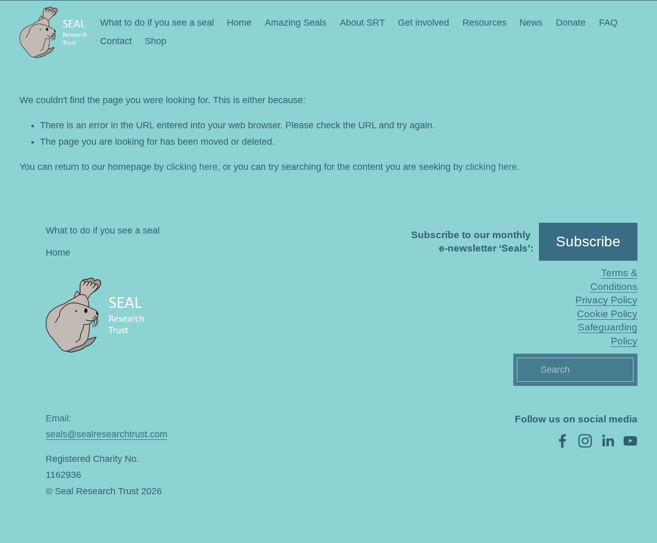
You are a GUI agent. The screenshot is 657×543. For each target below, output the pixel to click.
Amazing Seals (295, 22)
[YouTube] (630, 441)
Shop (155, 41)
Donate (571, 22)
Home (239, 22)
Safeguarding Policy (607, 334)
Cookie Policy (607, 313)
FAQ (608, 22)
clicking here (192, 167)
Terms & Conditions (613, 279)
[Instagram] (585, 441)
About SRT (362, 22)
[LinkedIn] (608, 441)
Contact (116, 41)
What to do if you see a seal (157, 22)
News (531, 22)
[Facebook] (562, 441)
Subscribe (588, 241)
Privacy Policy (606, 300)
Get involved (423, 22)
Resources (484, 22)
